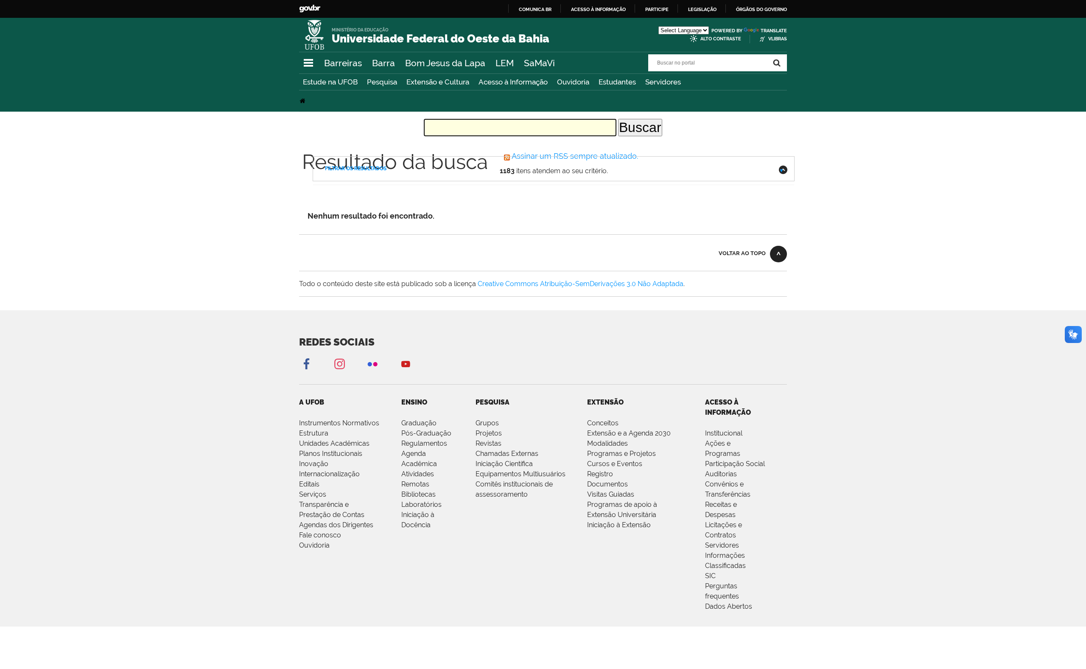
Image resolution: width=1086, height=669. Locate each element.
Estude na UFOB (330, 82)
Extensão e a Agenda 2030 (629, 433)
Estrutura (313, 433)
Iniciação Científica (504, 464)
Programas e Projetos (621, 454)
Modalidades (607, 443)
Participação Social (735, 464)
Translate (774, 31)
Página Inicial (303, 101)
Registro (600, 474)
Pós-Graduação (426, 433)
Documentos (607, 484)
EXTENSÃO (605, 402)
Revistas (488, 443)
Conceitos (603, 423)
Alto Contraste (720, 39)
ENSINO (414, 402)
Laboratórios (421, 504)
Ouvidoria (573, 82)
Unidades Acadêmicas (334, 443)
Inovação (313, 464)
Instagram (339, 364)
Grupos (487, 423)
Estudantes (617, 82)
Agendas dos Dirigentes (336, 525)
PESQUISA (492, 402)
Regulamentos (424, 443)
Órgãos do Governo (761, 9)
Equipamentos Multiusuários (520, 474)
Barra (383, 63)
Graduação (419, 423)
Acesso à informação (598, 9)
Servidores (663, 82)
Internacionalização (329, 474)
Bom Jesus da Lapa (445, 63)
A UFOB (311, 402)
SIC (710, 576)
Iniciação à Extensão (619, 525)
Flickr (372, 364)
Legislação (702, 9)
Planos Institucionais (330, 454)
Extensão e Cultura (437, 82)
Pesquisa (382, 82)
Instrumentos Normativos (339, 423)
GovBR (309, 9)
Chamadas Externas (507, 454)
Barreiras (343, 63)
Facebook (306, 364)
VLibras (777, 39)
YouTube (405, 364)
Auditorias (721, 474)
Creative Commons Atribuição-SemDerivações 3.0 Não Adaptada (580, 284)
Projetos (489, 433)
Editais (309, 484)
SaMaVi (539, 63)
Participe (657, 9)
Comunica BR (535, 9)
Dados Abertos (728, 606)
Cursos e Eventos (614, 464)
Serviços (312, 494)
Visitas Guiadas (610, 494)
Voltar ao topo (742, 253)
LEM (504, 63)
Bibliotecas (418, 494)
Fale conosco (320, 535)
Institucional (723, 433)
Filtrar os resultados (355, 168)
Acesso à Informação (513, 82)
